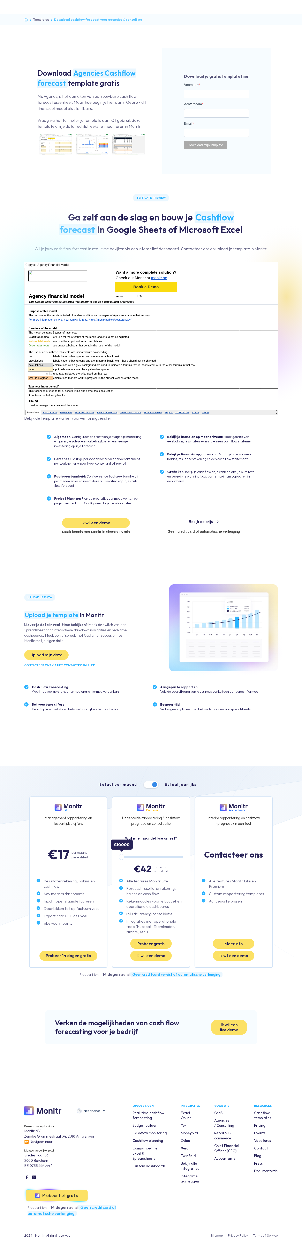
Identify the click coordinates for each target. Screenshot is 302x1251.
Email (188, 123)
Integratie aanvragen (190, 1179)
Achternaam (193, 104)
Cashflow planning (148, 1140)
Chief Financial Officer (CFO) (226, 1148)
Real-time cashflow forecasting (148, 1115)
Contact (261, 1148)
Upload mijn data (46, 654)
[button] (91, 1111)
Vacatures (262, 1140)
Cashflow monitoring (150, 1133)
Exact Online (186, 1115)
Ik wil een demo (95, 522)
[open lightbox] (92, 141)
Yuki (184, 1125)
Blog (257, 1155)
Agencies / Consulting (224, 1123)
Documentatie (266, 1171)
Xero (184, 1148)
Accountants (224, 1158)
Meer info (233, 943)
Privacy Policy (238, 1235)
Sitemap (216, 1235)
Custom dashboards (149, 1166)
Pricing (259, 1125)
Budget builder (145, 1125)
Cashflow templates (262, 1115)
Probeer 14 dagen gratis (68, 955)
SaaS (218, 1112)
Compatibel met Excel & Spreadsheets (146, 1153)
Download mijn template (205, 145)
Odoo (185, 1140)
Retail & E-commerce (222, 1135)
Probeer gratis (151, 943)
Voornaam (191, 85)
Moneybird (189, 1133)
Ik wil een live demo (229, 1027)
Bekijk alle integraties (190, 1166)
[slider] (121, 857)
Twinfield (188, 1155)
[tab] (151, 784)
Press (258, 1163)
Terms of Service (265, 1235)
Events (259, 1133)
